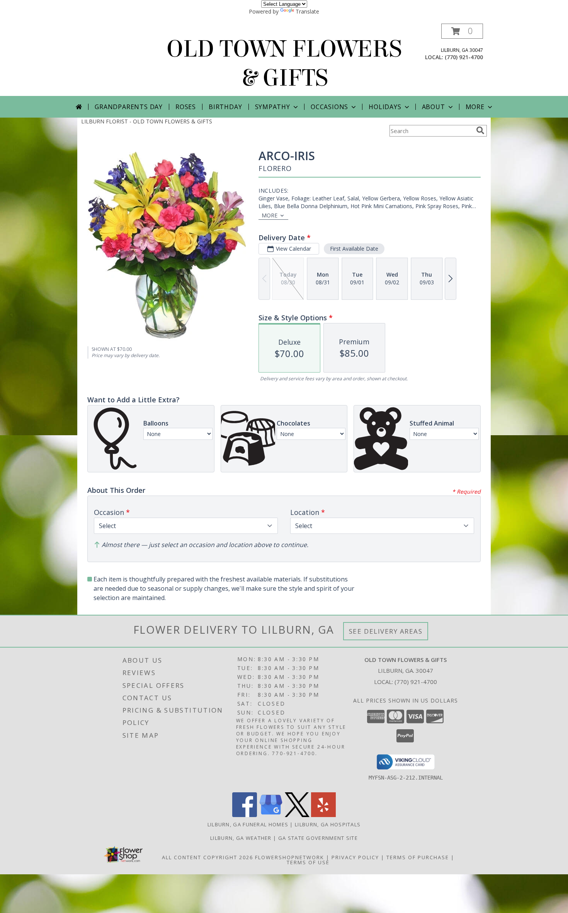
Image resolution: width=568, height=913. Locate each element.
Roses (185, 107)
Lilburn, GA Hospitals (328, 824)
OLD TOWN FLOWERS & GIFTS (284, 63)
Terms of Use (308, 862)
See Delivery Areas (386, 631)
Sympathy (272, 107)
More (475, 107)
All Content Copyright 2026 (207, 857)
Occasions (329, 107)
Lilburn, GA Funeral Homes (248, 824)
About (433, 107)
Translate (307, 11)
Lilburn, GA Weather (241, 837)
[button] (462, 31)
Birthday (225, 107)
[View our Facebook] (244, 815)
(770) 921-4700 (464, 57)
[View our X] (297, 815)
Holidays (385, 107)
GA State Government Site (318, 837)
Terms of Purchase (417, 857)
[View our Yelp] (323, 815)
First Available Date (354, 248)
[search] (480, 130)
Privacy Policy (355, 857)
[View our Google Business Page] (270, 815)
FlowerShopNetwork (289, 857)
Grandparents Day (129, 107)
